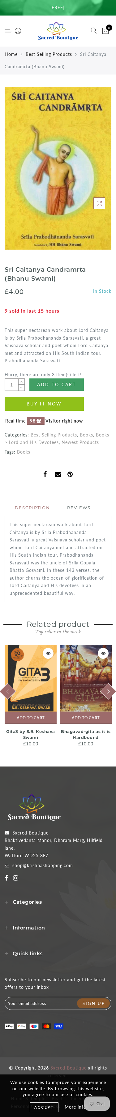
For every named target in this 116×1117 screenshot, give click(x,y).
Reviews (79, 507)
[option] (30, 696)
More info (75, 1107)
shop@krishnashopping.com (42, 865)
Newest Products (80, 442)
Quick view (48, 653)
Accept (44, 1107)
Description (32, 507)
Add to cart (31, 717)
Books (86, 434)
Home (11, 54)
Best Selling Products (49, 54)
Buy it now (44, 403)
